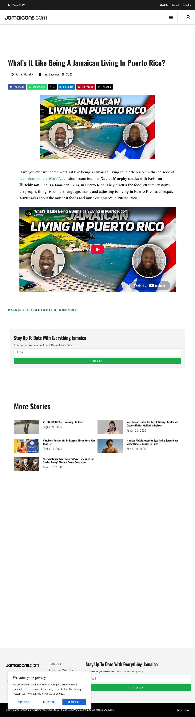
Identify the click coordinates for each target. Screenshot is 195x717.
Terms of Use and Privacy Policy (57, 345)
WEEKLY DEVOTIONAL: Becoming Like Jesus (63, 422)
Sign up (97, 361)
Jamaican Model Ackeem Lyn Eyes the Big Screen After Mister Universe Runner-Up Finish (152, 442)
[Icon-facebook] (7, 681)
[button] (171, 17)
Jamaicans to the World (39, 178)
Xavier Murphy (68, 309)
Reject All (49, 702)
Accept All (74, 702)
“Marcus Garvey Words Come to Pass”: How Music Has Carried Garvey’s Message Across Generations (68, 460)
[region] (49, 690)
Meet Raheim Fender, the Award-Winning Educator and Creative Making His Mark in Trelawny (152, 423)
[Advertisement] (77, 42)
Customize (24, 702)
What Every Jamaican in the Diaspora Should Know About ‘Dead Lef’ (69, 442)
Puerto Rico (49, 309)
